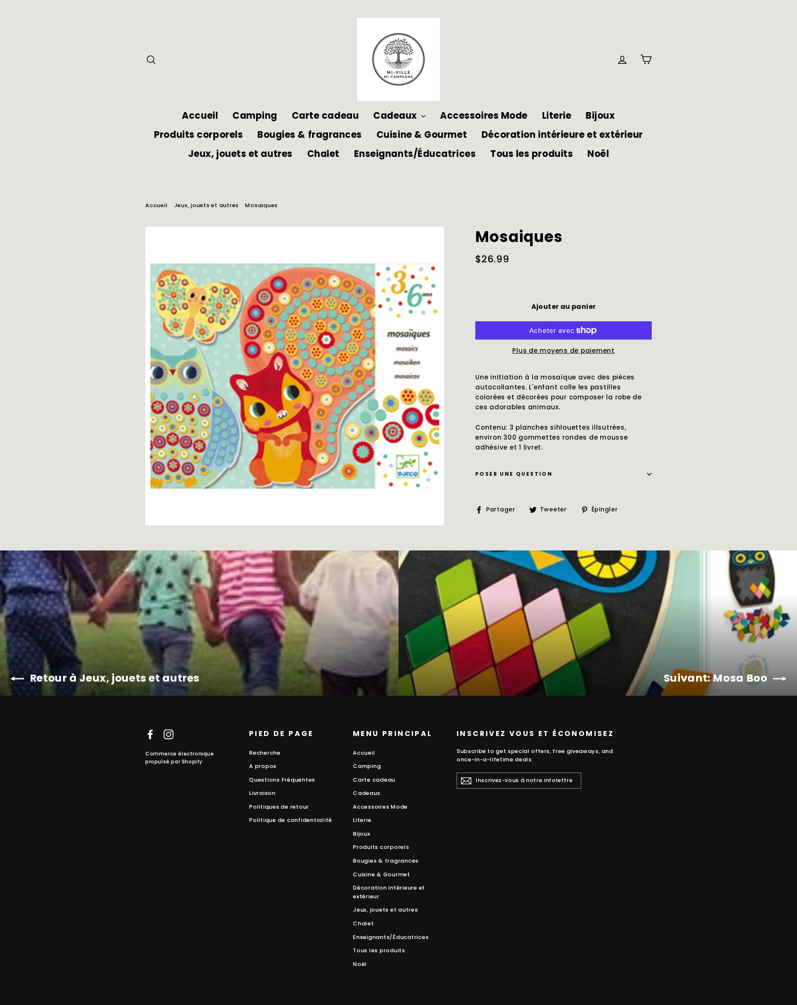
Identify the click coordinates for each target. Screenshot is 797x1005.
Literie (557, 115)
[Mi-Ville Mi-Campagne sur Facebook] (150, 734)
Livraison (262, 793)
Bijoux (600, 115)
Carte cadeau (325, 115)
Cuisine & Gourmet (421, 134)
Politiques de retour (279, 807)
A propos (262, 766)
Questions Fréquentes (282, 780)
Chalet (323, 153)
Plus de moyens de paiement (563, 350)
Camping (254, 115)
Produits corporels (198, 134)
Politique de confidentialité (290, 820)
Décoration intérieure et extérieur (562, 134)
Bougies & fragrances (309, 134)
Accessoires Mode (484, 115)
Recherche (265, 753)
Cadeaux (396, 115)
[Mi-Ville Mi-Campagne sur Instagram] (169, 734)
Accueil (200, 115)
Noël (598, 153)
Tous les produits (531, 153)
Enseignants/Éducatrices (415, 153)
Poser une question (514, 473)
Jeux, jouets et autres (240, 153)
